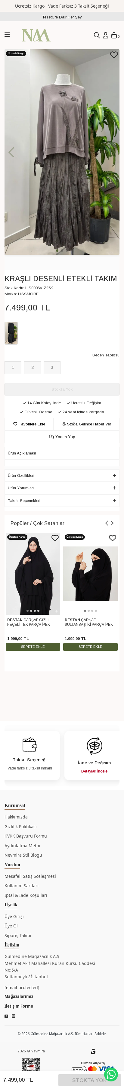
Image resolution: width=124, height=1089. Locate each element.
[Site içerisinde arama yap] (97, 35)
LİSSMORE (28, 294)
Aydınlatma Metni (22, 845)
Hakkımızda (16, 817)
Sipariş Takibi (18, 935)
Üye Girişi (14, 916)
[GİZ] (93, 1051)
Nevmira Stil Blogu (23, 855)
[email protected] (22, 987)
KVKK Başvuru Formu (26, 836)
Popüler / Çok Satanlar (37, 523)
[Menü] (7, 35)
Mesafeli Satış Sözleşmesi (30, 876)
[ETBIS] (31, 1068)
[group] (62, 152)
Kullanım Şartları (22, 885)
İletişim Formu (19, 1006)
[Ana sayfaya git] (36, 35)
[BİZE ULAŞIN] (111, 1074)
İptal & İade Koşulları (26, 895)
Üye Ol (11, 926)
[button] (112, 152)
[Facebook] (6, 1016)
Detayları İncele (94, 771)
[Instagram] (13, 1016)
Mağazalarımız (19, 996)
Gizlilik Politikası (21, 826)
